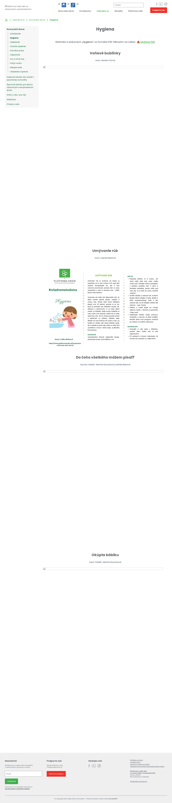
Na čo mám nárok (66, 11)
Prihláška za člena (136, 760)
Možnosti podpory (56, 774)
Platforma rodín (135, 11)
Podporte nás (159, 10)
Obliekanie (15, 42)
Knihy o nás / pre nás (16, 95)
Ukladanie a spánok (19, 71)
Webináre (11, 99)
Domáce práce (17, 50)
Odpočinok (15, 54)
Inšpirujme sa (103, 11)
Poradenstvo (85, 11)
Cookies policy (135, 762)
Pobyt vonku (16, 63)
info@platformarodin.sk (138, 781)
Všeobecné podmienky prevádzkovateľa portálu (147, 766)
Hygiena (14, 38)
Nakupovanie (16, 67)
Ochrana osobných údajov (140, 764)
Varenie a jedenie (18, 46)
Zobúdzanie (15, 33)
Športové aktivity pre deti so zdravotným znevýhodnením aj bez (20, 87)
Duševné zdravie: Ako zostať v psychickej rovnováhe (20, 78)
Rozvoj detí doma (37, 20)
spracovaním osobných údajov (17, 789)
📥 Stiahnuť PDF (146, 42)
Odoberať (11, 781)
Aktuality (118, 11)
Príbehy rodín (13, 104)
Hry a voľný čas (17, 59)
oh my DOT (113, 799)
